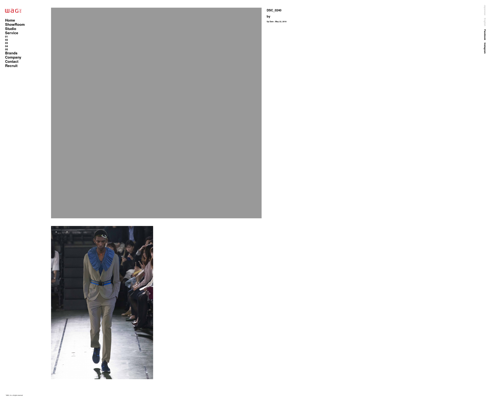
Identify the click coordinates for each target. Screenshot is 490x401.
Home (10, 20)
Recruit (11, 65)
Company (13, 57)
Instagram (485, 48)
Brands (11, 53)
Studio (10, 28)
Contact (11, 61)
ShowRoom (15, 24)
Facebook (485, 34)
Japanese (485, 10)
